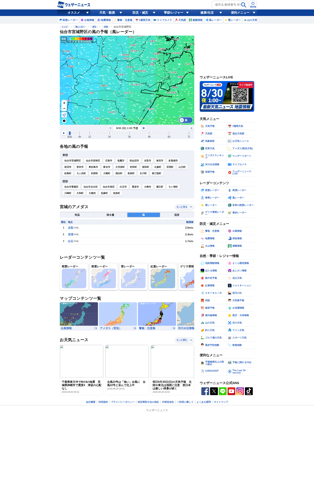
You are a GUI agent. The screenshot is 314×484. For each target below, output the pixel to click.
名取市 (147, 160)
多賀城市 (173, 160)
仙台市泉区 (109, 186)
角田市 (159, 160)
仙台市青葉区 (71, 186)
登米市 (80, 167)
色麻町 (104, 193)
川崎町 (67, 193)
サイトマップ (221, 402)
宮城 (106, 27)
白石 (70, 241)
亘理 (70, 234)
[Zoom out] (64, 108)
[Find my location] (64, 115)
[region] (127, 80)
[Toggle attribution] (64, 121)
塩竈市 (120, 160)
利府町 (94, 173)
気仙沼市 (134, 160)
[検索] (243, 5)
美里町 (131, 173)
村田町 (133, 167)
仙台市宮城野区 (72, 160)
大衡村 (92, 193)
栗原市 (135, 186)
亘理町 (170, 167)
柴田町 (145, 167)
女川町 (143, 173)
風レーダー (79, 27)
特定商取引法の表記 (148, 402)
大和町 (80, 193)
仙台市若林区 (93, 160)
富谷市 (106, 167)
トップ (64, 27)
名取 (70, 227)
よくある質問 (204, 402)
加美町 (116, 193)
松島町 (67, 173)
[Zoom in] (64, 103)
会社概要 (90, 402)
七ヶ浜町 (81, 173)
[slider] (70, 133)
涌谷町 (118, 173)
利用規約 (103, 402)
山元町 (182, 167)
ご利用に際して (185, 402)
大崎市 (147, 186)
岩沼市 (67, 167)
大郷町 (106, 173)
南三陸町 (156, 173)
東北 (94, 27)
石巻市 (108, 160)
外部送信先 (168, 402)
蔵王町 (159, 186)
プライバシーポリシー (123, 402)
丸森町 (157, 167)
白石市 (123, 186)
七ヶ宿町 (173, 186)
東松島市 (93, 167)
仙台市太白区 (91, 186)
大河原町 (120, 167)
